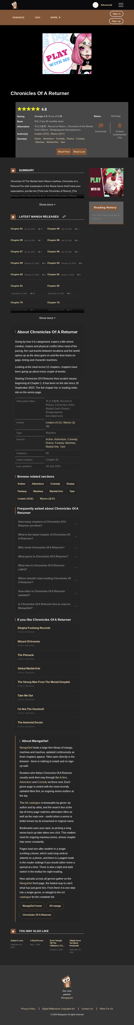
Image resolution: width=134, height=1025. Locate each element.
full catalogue (32, 802)
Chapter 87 (17, 251)
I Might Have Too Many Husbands (75, 943)
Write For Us (106, 1008)
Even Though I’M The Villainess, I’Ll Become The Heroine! (56, 945)
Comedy (60, 138)
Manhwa (39, 142)
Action (37, 138)
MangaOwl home (32, 906)
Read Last (79, 151)
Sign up (116, 21)
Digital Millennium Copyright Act (58, 1008)
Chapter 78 (53, 302)
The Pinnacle (26, 655)
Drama (70, 138)
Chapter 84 (53, 263)
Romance (18, 17)
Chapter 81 (17, 285)
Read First (64, 151)
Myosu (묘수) (58, 133)
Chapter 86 (53, 251)
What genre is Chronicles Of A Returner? (43, 556)
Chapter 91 (17, 228)
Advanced (106, 5)
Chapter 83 (17, 274)
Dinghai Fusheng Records (34, 628)
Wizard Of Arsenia (29, 641)
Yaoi (37, 17)
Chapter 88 (53, 240)
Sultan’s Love (17, 940)
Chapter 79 (17, 302)
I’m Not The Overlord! (31, 709)
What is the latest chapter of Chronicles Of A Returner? (44, 536)
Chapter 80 (53, 285)
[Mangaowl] (15, 4)
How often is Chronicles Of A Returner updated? (41, 593)
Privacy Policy (28, 1008)
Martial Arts (52, 142)
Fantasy (80, 138)
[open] (120, 5)
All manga (55, 906)
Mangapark (67, 997)
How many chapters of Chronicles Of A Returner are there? (42, 523)
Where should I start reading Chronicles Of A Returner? (44, 580)
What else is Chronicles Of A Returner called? (41, 567)
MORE (54, 17)
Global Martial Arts (29, 668)
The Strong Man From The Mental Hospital (44, 682)
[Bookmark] (119, 126)
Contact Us (87, 1008)
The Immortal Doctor (30, 722)
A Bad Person (36, 940)
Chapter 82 (53, 274)
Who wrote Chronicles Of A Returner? (41, 547)
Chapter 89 (17, 240)
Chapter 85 (17, 263)
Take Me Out (25, 695)
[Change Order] (64, 216)
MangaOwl (26, 747)
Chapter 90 (53, 228)
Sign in (117, 13)
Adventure (48, 138)
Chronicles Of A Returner (37, 915)
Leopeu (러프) (41, 133)
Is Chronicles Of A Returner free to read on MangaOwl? (44, 606)
